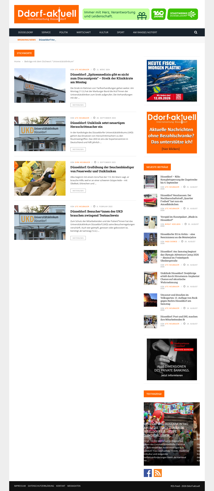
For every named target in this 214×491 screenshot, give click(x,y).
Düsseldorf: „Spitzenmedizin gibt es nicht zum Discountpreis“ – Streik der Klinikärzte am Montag (101, 78)
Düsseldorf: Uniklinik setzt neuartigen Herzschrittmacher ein (97, 125)
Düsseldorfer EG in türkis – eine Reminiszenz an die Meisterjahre (178, 235)
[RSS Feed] (158, 472)
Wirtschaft (84, 32)
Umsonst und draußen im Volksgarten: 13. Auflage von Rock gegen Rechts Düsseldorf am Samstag (178, 299)
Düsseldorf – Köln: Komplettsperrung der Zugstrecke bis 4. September (178, 179)
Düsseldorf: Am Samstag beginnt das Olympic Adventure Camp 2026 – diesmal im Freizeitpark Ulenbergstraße (179, 256)
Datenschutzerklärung (41, 485)
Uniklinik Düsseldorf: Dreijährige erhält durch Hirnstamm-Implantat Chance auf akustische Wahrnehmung (179, 278)
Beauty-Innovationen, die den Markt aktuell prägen (171, 437)
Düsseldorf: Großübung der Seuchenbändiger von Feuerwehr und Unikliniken (102, 169)
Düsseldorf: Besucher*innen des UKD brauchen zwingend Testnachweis (96, 213)
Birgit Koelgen (173, 224)
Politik (63, 32)
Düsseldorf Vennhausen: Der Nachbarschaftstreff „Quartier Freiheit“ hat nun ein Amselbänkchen (176, 200)
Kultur (103, 32)
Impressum (20, 485)
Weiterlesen (78, 105)
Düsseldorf (25, 32)
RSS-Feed (175, 485)
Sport (120, 32)
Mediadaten (73, 485)
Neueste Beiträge (157, 167)
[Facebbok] (148, 472)
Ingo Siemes (171, 241)
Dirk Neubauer (82, 162)
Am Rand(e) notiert (145, 32)
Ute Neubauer (82, 69)
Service (46, 32)
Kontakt (60, 485)
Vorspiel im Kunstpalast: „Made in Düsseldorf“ (178, 218)
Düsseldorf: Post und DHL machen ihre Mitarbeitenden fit (179, 318)
